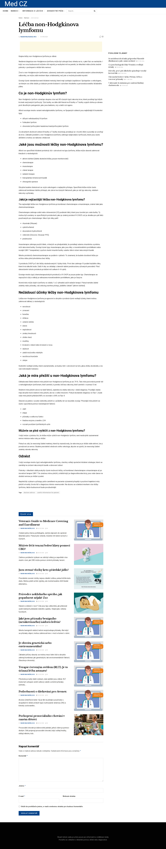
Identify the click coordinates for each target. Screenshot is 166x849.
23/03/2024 (40, 573)
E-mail (22, 796)
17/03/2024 (40, 625)
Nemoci (14, 11)
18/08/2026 (119, 67)
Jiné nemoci (35, 18)
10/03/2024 (40, 695)
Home (5, 11)
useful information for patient (48, 492)
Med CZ (16, 3)
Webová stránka (69, 796)
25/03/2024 (40, 552)
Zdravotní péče (55, 11)
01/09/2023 (44, 37)
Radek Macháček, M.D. (29, 37)
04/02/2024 (40, 723)
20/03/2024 (40, 601)
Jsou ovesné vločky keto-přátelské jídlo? (44, 569)
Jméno (22, 786)
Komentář (23, 756)
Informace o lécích (32, 11)
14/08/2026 (124, 85)
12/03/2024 (40, 674)
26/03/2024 (40, 528)
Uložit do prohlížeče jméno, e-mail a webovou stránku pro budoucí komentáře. (52, 806)
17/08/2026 (128, 79)
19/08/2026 (140, 61)
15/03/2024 (40, 650)
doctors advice (29, 492)
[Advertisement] (61, 47)
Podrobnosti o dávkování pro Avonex (43, 691)
